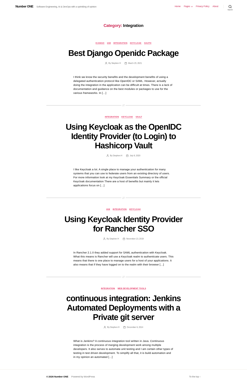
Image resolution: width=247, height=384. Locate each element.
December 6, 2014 (135, 327)
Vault (139, 117)
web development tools (132, 288)
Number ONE (24, 6)
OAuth (147, 43)
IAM (109, 43)
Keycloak (135, 43)
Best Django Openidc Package (123, 53)
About (215, 6)
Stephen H (116, 63)
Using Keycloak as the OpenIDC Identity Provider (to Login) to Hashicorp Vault (123, 136)
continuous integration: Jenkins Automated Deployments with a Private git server (123, 308)
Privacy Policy (202, 6)
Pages (187, 6)
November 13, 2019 (135, 239)
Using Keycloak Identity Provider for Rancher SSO (123, 224)
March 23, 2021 (135, 63)
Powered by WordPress (83, 376)
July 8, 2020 (135, 155)
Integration (120, 43)
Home (178, 6)
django (100, 43)
